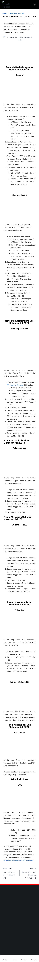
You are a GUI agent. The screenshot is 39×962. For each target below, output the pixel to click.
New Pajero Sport (19, 328)
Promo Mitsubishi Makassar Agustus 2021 (29, 873)
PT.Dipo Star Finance (15, 385)
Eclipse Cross (19, 448)
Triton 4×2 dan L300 (19, 682)
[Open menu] (35, 4)
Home (15, 960)
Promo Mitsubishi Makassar (13, 13)
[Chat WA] (4, 957)
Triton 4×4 (19, 610)
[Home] (14, 957)
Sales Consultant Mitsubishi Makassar (18, 860)
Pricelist (23, 960)
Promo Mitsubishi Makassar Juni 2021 (9, 873)
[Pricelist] (22, 957)
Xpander (19, 75)
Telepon (33, 960)
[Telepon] (32, 957)
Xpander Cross (19, 195)
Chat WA (5, 960)
